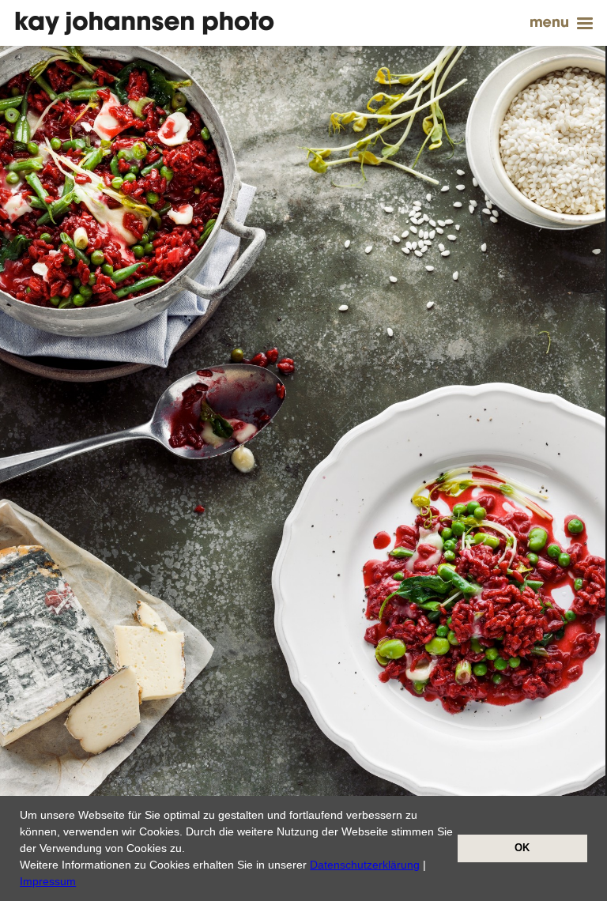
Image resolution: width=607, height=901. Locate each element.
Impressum (48, 881)
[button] (81, 882)
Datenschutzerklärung (365, 864)
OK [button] (522, 848)
